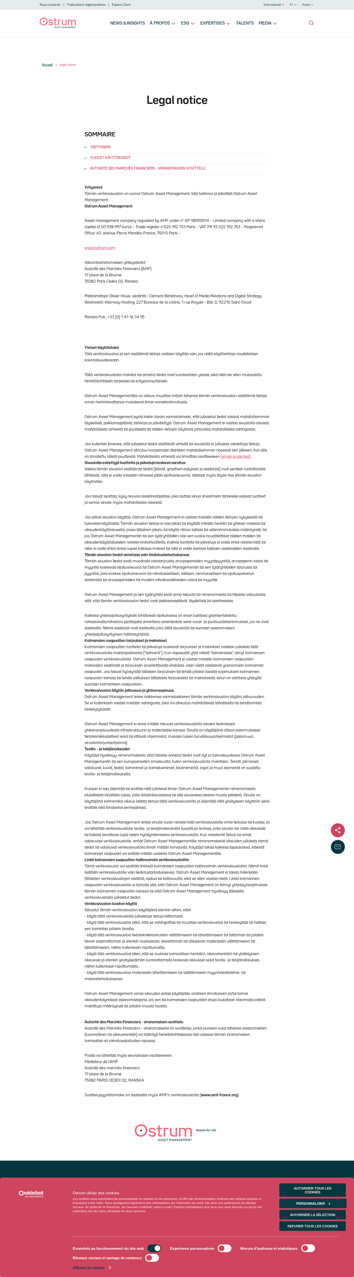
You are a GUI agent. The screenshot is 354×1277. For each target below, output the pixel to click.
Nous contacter (50, 4)
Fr (291, 4)
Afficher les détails (89, 1268)
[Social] (338, 830)
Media (265, 23)
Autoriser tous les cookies (312, 1190)
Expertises (212, 23)
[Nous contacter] (338, 847)
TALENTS (245, 23)
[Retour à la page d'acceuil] (58, 27)
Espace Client (121, 4)
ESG (185, 23)
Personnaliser (310, 1203)
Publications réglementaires (86, 4)
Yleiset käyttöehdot (110, 158)
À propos (160, 23)
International (272, 4)
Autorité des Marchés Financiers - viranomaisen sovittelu (147, 168)
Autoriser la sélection (312, 1215)
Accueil (47, 64)
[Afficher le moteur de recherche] (311, 23)
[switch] (224, 1248)
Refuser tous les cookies (313, 1226)
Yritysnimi (100, 147)
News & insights (127, 23)
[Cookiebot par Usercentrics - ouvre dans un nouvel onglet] (31, 1194)
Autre (306, 4)
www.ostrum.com (100, 248)
